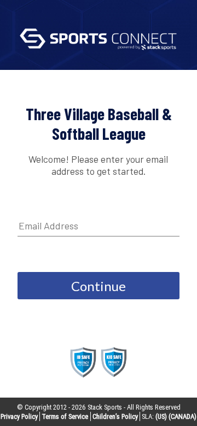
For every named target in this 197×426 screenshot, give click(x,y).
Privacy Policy (19, 416)
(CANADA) (182, 416)
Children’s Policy (115, 416)
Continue (98, 286)
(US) (161, 416)
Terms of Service (65, 416)
